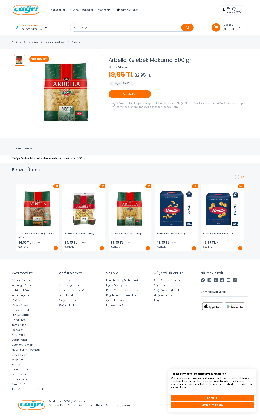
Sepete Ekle (130, 94)
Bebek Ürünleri (21, 369)
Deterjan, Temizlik (22, 344)
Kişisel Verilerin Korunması (122, 290)
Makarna (76, 42)
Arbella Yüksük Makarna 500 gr (127, 233)
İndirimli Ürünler (21, 290)
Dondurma (19, 320)
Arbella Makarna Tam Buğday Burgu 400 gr (36, 235)
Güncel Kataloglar (81, 10)
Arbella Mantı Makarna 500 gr (80, 233)
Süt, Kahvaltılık (20, 315)
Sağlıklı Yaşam (20, 340)
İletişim (158, 300)
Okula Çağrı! (19, 384)
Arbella (122, 67)
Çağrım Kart (66, 305)
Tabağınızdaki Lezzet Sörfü (28, 389)
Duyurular (160, 285)
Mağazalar (104, 10)
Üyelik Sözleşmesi (117, 285)
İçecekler (17, 330)
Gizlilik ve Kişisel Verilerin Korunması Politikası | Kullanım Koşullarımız (90, 405)
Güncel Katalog (21, 280)
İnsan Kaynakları (69, 285)
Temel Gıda (33, 42)
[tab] (24, 149)
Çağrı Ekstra (19, 379)
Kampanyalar (129, 10)
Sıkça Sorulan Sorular (167, 280)
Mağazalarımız (68, 300)
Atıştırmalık (18, 335)
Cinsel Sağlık (19, 354)
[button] (56, 10)
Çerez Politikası (115, 300)
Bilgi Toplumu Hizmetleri (121, 295)
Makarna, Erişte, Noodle (55, 42)
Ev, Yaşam (18, 364)
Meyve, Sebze (20, 305)
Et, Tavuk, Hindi (20, 310)
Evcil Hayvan (19, 374)
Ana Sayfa (16, 42)
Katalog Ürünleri (22, 285)
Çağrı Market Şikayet (166, 290)
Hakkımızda (66, 280)
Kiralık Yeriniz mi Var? (72, 290)
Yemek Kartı (66, 295)
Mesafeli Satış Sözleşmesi (122, 280)
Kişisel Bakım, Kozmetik (26, 349)
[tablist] (130, 146)
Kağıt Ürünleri (20, 359)
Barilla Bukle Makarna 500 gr (171, 233)
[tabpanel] (130, 158)
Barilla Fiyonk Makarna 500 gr (218, 233)
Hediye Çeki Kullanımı (119, 305)
